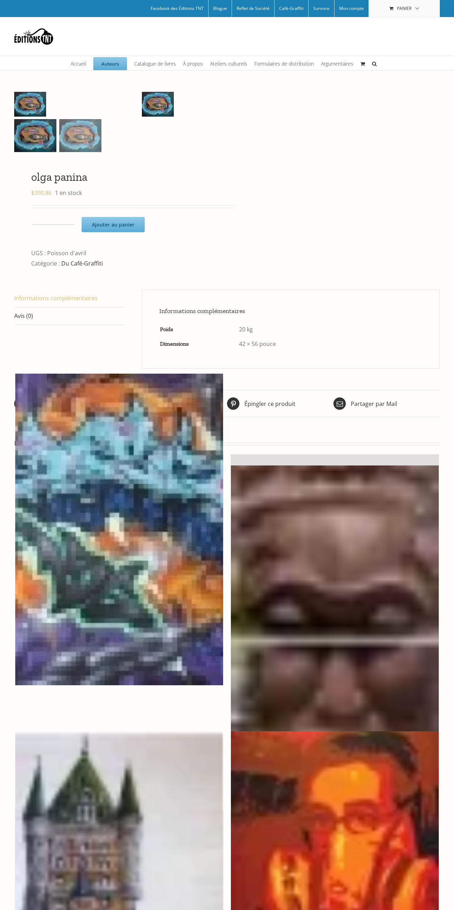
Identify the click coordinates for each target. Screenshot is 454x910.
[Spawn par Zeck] (119, 529)
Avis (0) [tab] (23, 316)
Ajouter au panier (113, 224)
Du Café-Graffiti (82, 263)
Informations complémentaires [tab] (56, 298)
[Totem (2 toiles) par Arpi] (335, 621)
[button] (374, 63)
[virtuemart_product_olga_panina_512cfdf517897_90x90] (78, 104)
